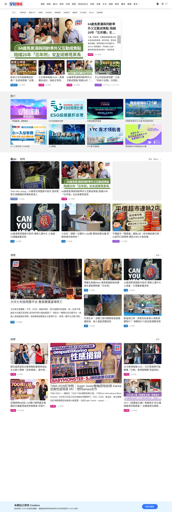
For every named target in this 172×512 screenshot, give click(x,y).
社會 (12, 241)
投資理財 (14, 85)
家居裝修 (98, 85)
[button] (119, 39)
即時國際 (14, 199)
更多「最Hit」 (154, 159)
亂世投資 (49, 12)
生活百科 (116, 241)
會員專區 (100, 12)
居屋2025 (32, 12)
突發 (12, 322)
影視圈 (64, 199)
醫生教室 (70, 85)
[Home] (16, 4)
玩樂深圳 (67, 12)
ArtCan (91, 12)
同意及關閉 (149, 507)
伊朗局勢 (23, 12)
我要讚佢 (58, 12)
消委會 (40, 12)
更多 (158, 255)
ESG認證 (83, 12)
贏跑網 (75, 12)
